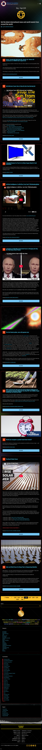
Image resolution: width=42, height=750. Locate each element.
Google (26, 621)
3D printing (4, 631)
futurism (10, 135)
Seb (4, 692)
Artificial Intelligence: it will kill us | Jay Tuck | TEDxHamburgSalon (22, 184)
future (22, 621)
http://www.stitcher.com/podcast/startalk (15, 127)
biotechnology (32, 619)
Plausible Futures (5, 714)
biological (16, 406)
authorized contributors (9, 27)
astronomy (4, 646)
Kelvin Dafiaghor (7, 670)
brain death (4, 621)
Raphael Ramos (7, 685)
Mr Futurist (4, 711)
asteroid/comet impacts (6, 645)
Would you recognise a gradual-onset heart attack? (19, 440)
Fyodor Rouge (7, 237)
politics (35, 622)
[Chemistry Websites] (21, 612)
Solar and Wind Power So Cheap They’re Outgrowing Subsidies (21, 567)
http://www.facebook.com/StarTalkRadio (16, 130)
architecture (4, 644)
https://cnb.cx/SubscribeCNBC (17, 517)
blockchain (38, 619)
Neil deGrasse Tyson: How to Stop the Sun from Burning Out (20, 86)
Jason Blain (6, 695)
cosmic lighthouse (8, 344)
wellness (36, 624)
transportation (18, 531)
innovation (11, 172)
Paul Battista (6, 667)
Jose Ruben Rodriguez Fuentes (9, 673)
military (13, 237)
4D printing (4, 632)
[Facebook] (27, 745)
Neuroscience (33, 622)
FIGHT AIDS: (15, 737)
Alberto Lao (6, 683)
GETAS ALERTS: (24, 732)
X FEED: (15, 734)
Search (40, 606)
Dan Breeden (6, 664)
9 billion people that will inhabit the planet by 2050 (25, 401)
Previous (7, 597)
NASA (31, 622)
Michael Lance (6, 694)
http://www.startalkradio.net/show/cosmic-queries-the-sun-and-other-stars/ (18, 117)
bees (3, 649)
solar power (14, 586)
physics (15, 362)
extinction (19, 621)
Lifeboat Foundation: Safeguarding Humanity (18, 3)
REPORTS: (23, 737)
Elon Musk (11, 531)
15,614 (17, 599)
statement (24, 355)
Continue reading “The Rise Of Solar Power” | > (11, 528)
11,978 (33, 597)
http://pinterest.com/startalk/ (13, 132)
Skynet (3, 639)
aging (3, 619)
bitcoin (36, 619)
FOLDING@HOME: (14, 738)
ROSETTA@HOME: (14, 740)
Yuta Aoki (5, 680)
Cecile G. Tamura (7, 678)
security (22, 406)
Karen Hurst (6, 671)
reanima (37, 622)
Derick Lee (6, 681)
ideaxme (38, 621)
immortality (5, 622)
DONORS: (18, 735)
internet (13, 135)
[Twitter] (29, 745)
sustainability (14, 531)
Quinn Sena (6, 74)
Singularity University (6, 638)
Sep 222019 (4, 60)
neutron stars (26, 335)
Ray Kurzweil (4, 635)
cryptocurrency (9, 621)
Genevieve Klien (7, 297)
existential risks (16, 621)
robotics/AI (15, 74)
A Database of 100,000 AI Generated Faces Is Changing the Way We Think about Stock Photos (22, 249)
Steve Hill (5, 690)
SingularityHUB (5, 715)
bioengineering (12, 406)
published (27, 354)
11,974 (18, 597)
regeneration (11, 624)
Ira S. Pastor (6, 698)
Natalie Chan (6, 687)
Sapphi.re (17, 745)
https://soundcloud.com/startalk (15, 126)
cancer (7, 621)
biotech (28, 619)
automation (4, 648)
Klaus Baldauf (7, 172)
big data (3, 650)
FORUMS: (18, 742)
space (20, 624)
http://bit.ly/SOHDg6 (10, 125)
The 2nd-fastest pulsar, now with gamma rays (17, 332)
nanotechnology (11, 74)
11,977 (30, 597)
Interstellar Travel (10, 622)
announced (9, 348)
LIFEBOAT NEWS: (24, 731)
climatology (19, 406)
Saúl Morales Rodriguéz (8, 660)
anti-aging (11, 619)
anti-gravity (4, 643)
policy (15, 237)
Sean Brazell (6, 688)
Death (13, 621)
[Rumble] (35, 745)
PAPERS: (23, 740)
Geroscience (4, 709)
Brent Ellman (6, 691)
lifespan (24, 622)
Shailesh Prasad (7, 666)
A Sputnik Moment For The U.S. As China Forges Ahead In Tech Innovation (21, 163)
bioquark (24, 619)
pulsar (30, 343)
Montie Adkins (6, 697)
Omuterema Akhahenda (8, 676)
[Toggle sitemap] (38, 3)
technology (27, 624)
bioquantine (20, 619)
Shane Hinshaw (7, 684)
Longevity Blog (5, 710)
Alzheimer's (7, 619)
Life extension (20, 622)
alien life (3, 642)
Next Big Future (5, 713)
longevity (28, 622)
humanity (36, 621)
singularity (18, 624)
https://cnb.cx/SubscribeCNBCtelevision (21, 518)
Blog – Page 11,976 (21, 8)
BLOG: (22, 734)
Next (22, 599)
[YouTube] (33, 745)
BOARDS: (23, 735)
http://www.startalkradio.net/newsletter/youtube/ (17, 121)
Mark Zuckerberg (5, 640)
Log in (3, 27)
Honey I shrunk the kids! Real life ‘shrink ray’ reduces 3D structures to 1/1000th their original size (20, 60)
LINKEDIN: (15, 732)
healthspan (32, 621)
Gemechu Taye (6, 669)
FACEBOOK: (14, 731)
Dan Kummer (7, 531)
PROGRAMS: (23, 738)
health (28, 621)
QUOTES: (23, 742)
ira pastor (15, 622)
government (11, 586)
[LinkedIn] (31, 745)
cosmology (11, 362)
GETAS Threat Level (21, 727)
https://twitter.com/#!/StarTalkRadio (14, 129)
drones (11, 237)
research (15, 624)
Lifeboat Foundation (7, 745)
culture (12, 621)
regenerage (6, 624)
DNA (3, 634)
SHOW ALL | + (4, 701)
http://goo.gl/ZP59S (11, 131)
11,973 (15, 597)
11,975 (22, 597)
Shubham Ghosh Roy (8, 662)
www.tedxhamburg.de (30, 215)
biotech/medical (12, 297)
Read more (21, 78)
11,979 (37, 597)
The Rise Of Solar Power (12, 459)
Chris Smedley (6, 699)
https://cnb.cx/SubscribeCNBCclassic (22, 519)
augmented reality (5, 647)
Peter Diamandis (5, 633)
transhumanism (32, 624)
